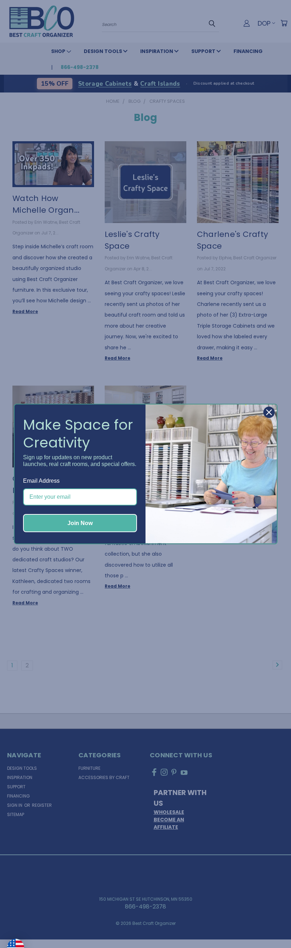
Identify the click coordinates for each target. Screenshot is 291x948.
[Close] (269, 412)
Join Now (80, 523)
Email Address (41, 481)
